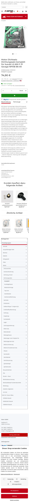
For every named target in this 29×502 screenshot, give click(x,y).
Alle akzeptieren (14, 490)
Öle (4, 373)
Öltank (5, 351)
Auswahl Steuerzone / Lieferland (10, 80)
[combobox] (12, 7)
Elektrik (5, 256)
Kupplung (6, 316)
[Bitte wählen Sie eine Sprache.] (18, 11)
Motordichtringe (8, 287)
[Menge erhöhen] (26, 90)
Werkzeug (5, 386)
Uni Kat (5, 392)
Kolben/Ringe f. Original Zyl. (11, 306)
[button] (14, 11)
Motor (4, 265)
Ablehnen (14, 496)
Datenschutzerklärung (7, 474)
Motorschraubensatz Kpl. (10, 347)
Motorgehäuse (8, 335)
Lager (5, 322)
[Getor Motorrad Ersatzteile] (8, 11)
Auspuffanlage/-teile (8, 249)
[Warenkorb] (26, 11)
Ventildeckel (7, 294)
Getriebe (6, 300)
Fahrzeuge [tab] (16, 102)
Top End (6, 290)
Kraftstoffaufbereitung (10, 309)
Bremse (5, 252)
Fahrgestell (6, 259)
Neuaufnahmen (7, 370)
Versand (14, 79)
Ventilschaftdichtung (10, 297)
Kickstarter (7, 303)
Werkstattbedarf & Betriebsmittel (12, 382)
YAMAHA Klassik (7, 404)
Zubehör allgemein (8, 389)
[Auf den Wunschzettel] (24, 28)
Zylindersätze (7, 367)
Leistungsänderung (9, 325)
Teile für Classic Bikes (7, 395)
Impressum (17, 474)
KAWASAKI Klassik (8, 401)
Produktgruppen (6, 243)
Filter (4, 262)
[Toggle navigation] (2, 11)
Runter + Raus (7, 376)
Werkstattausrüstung (8, 379)
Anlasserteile (7, 268)
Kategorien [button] (5, 239)
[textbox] (12, 7)
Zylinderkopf (7, 363)
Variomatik (6, 354)
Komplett (9, 71)
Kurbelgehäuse (8, 284)
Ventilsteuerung (8, 360)
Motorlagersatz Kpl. (9, 341)
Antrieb (5, 246)
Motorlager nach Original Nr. (11, 338)
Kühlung (6, 313)
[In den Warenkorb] (14, 95)
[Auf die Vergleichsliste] (20, 28)
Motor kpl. (6, 328)
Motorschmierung (8, 344)
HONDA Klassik (7, 398)
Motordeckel (7, 332)
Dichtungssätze (8, 278)
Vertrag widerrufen (14, 435)
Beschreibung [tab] (6, 102)
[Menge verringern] (3, 90)
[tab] (14, 16)
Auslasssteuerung (8, 271)
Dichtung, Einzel (8, 275)
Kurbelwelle (7, 319)
